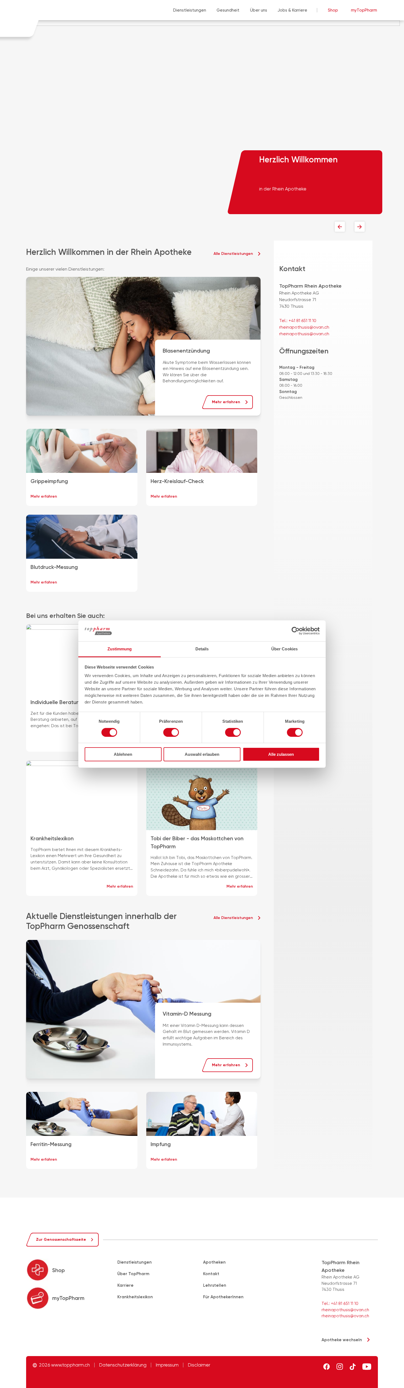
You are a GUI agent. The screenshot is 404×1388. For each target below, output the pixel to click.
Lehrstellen (214, 1285)
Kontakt (211, 1273)
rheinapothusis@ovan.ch (304, 327)
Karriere (125, 1285)
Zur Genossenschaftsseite (61, 1239)
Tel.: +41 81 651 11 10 (297, 320)
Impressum (167, 1365)
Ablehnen (123, 754)
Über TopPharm (133, 1273)
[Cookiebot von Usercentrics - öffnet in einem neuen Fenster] (296, 631)
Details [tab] (202, 649)
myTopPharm (364, 10)
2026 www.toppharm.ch (64, 1365)
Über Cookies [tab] (284, 649)
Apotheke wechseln (342, 1339)
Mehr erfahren (226, 402)
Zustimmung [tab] (119, 649)
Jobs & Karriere (292, 10)
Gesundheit (228, 10)
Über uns (258, 10)
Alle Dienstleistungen (233, 253)
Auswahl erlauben (202, 754)
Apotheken (214, 1262)
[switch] (171, 732)
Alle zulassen (281, 754)
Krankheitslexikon (135, 1296)
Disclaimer (199, 1365)
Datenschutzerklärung (122, 1365)
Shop (333, 10)
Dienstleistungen (189, 10)
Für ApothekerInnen (223, 1296)
